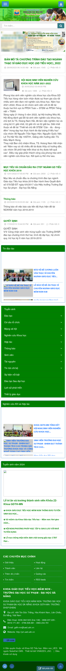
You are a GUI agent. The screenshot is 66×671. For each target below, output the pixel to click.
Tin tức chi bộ (11, 368)
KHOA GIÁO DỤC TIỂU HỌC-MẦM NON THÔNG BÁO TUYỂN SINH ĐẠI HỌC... (32, 512)
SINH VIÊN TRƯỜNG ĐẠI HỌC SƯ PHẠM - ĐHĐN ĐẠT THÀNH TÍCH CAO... (48, 446)
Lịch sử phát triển (13, 387)
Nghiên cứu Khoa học (15, 335)
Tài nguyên (10, 361)
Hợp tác (8, 341)
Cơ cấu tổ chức (12, 322)
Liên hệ (39, 568)
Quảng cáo (41, 573)
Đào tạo (8, 315)
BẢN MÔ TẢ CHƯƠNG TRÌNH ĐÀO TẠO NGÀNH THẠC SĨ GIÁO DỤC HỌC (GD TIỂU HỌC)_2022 (33, 61)
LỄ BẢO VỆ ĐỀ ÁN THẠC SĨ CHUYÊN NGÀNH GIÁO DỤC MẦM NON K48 (47, 290)
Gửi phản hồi (47, 668)
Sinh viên (9, 354)
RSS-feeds (41, 579)
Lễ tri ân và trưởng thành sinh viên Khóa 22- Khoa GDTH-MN (30, 502)
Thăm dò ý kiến (12, 573)
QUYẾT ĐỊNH (10, 220)
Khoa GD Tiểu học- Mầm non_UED (41, 648)
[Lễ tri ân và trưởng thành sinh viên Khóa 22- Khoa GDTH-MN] (33, 482)
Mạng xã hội (10, 328)
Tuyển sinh (9, 309)
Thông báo (10, 198)
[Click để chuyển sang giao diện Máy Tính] (11, 666)
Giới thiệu (9, 562)
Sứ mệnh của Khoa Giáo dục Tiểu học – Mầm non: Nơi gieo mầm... (31, 521)
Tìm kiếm (9, 579)
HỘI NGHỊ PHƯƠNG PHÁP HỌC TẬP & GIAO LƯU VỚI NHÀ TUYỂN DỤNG (31, 530)
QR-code (10, 640)
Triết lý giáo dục (12, 394)
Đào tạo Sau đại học (14, 381)
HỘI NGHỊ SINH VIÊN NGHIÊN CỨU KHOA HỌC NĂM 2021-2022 (39, 81)
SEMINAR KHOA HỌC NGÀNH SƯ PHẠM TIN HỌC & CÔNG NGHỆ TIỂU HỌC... (48, 260)
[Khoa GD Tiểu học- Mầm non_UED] (32, 12)
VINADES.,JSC (44, 650)
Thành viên (10, 568)
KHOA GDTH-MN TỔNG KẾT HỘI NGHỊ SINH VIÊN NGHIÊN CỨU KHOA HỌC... (47, 431)
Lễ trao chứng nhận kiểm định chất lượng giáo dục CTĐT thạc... (30, 539)
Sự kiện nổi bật (12, 374)
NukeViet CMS (16, 650)
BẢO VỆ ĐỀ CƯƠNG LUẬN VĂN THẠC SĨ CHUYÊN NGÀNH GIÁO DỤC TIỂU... (46, 275)
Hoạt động (40, 562)
